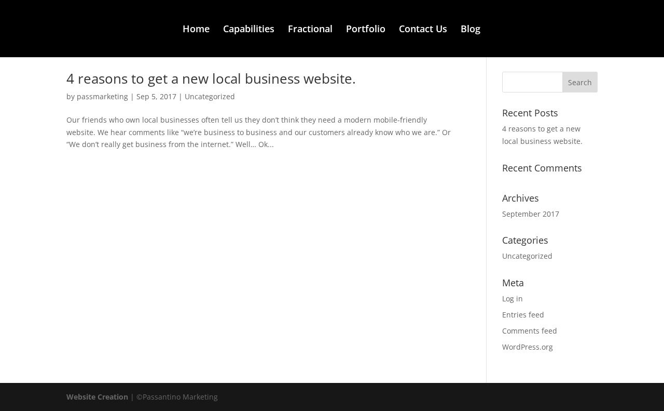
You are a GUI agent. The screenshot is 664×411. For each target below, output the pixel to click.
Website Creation (98, 397)
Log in (512, 298)
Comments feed (529, 331)
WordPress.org (527, 347)
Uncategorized (210, 96)
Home (196, 30)
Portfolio (365, 30)
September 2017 (530, 214)
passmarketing (102, 96)
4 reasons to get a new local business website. (211, 78)
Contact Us (423, 30)
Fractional (310, 30)
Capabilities (248, 30)
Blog (470, 30)
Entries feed (523, 315)
